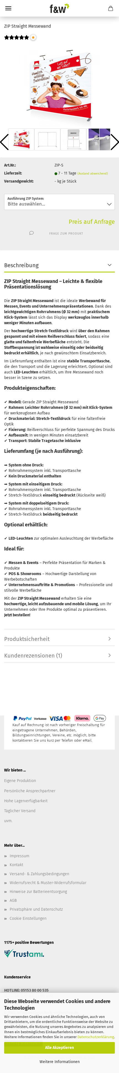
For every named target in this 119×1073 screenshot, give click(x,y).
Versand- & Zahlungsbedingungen (39, 874)
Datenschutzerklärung (95, 1037)
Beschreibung (21, 265)
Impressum (19, 856)
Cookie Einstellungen (28, 918)
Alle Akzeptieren (59, 1047)
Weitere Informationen (60, 1061)
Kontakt (16, 864)
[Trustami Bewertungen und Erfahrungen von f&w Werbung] (24, 952)
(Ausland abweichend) (92, 173)
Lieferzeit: (13, 173)
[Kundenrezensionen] (16, 41)
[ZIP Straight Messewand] (59, 85)
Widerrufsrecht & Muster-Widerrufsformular (48, 882)
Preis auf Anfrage (92, 221)
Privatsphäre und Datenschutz (36, 909)
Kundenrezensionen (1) (33, 655)
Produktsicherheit (27, 639)
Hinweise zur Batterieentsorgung (38, 891)
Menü (8, 8)
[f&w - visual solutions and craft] (59, 8)
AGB (13, 900)
